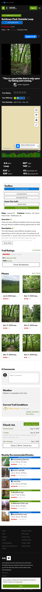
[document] (21, 583)
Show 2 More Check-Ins (21, 445)
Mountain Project (26, 531)
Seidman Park (22, 30)
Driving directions (22, 194)
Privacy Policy (19, 582)
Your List (25, 102)
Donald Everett (8, 429)
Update (32, 412)
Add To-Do (17, 102)
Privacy (31, 589)
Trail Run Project (26, 540)
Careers (4, 576)
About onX (5, 573)
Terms (25, 589)
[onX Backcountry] (8, 2)
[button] (4, 59)
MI (8, 30)
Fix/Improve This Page (21, 208)
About (4, 531)
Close (21, 586)
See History (30, 414)
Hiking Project (26, 537)
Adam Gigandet (23, 84)
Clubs (3, 540)
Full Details (36, 250)
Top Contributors (7, 543)
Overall (9, 261)
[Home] (10, 8)
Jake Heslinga (8, 441)
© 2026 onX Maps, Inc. (15, 589)
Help (3, 534)
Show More (8, 243)
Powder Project (26, 543)
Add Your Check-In (31, 424)
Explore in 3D (30, 36)
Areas (3, 30)
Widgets (4, 537)
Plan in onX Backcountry (22, 189)
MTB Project (25, 534)
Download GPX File (21, 197)
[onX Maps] (6, 560)
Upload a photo (21, 204)
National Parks (26, 546)
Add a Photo (36, 273)
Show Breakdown (21, 264)
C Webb (6, 433)
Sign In (33, 8)
